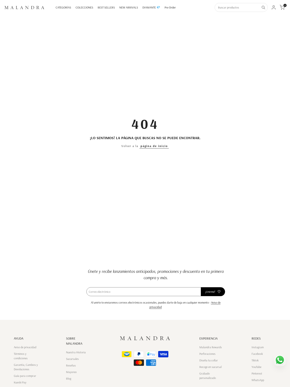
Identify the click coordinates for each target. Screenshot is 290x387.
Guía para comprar (25, 376)
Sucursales (72, 359)
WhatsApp (258, 380)
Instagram (258, 347)
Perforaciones (207, 354)
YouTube (256, 367)
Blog (68, 378)
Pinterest (257, 373)
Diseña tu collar (208, 360)
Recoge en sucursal (210, 367)
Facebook (257, 354)
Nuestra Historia (76, 352)
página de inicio (154, 146)
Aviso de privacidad (25, 347)
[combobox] (237, 7)
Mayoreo (71, 372)
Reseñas (71, 365)
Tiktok (255, 360)
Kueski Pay (20, 382)
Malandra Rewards (210, 347)
